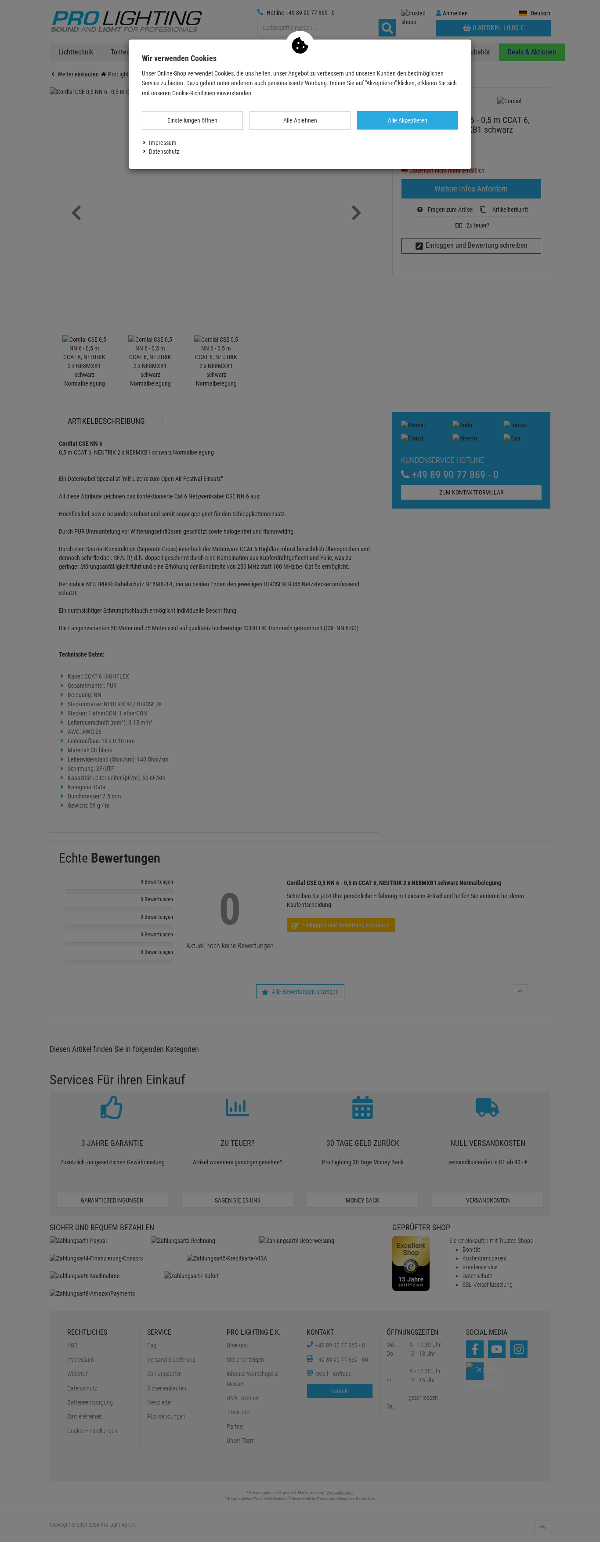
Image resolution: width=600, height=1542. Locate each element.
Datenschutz (164, 151)
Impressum (163, 142)
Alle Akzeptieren (407, 120)
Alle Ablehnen (300, 120)
